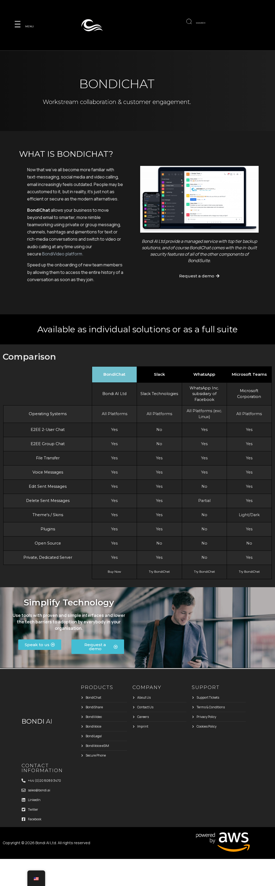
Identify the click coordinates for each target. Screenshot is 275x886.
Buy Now (114, 572)
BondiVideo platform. (62, 254)
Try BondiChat (159, 572)
